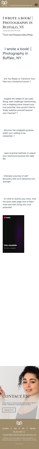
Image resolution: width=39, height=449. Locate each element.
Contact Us (9, 410)
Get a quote (6, 428)
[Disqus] (15, 286)
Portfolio (32, 428)
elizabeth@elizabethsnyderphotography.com (20, 5)
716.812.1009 (4, 5)
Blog (15, 428)
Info (23, 428)
